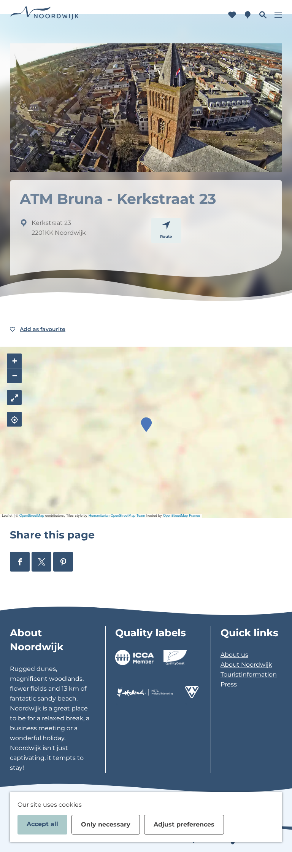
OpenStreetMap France (181, 515)
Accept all (42, 824)
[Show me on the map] (14, 419)
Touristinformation (249, 674)
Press (229, 684)
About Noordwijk (246, 664)
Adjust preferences (184, 824)
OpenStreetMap (31, 515)
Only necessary (105, 824)
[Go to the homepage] (44, 15)
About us (234, 654)
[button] (146, 424)
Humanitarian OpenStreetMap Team (117, 515)
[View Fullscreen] (14, 397)
